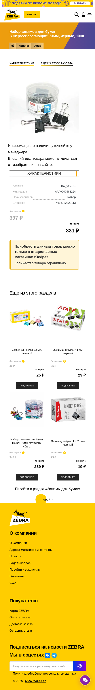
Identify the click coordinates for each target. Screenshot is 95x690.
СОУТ (14, 582)
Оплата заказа (20, 617)
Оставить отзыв (21, 630)
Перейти (47, 499)
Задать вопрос (20, 563)
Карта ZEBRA (19, 610)
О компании (18, 543)
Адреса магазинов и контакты (31, 549)
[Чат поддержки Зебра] (85, 680)
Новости (15, 556)
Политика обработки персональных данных (44, 673)
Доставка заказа (21, 624)
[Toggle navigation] (89, 14)
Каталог (32, 14)
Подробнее (27, 385)
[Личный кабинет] (83, 14)
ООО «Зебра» (35, 681)
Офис (37, 45)
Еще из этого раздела (57, 63)
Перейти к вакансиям (25, 569)
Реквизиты (17, 576)
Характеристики (22, 63)
